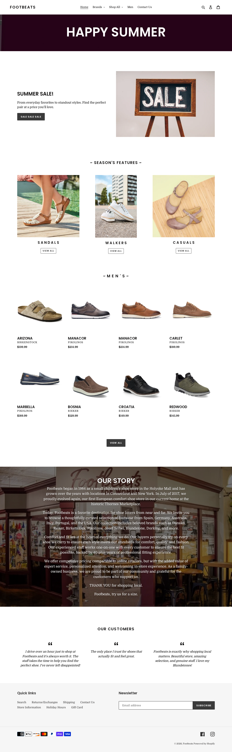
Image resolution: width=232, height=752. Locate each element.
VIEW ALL (48, 250)
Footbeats (23, 7)
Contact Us (87, 702)
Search (21, 702)
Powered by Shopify (204, 743)
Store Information (29, 707)
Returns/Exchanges (45, 702)
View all (116, 443)
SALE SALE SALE (31, 116)
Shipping (69, 702)
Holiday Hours (56, 707)
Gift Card (77, 707)
